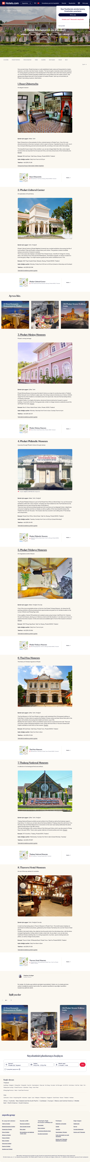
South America (23, 1103)
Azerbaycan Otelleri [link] (7, 1149)
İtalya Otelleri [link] (5, 1132)
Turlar (60, 59)
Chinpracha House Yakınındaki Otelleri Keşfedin (31, 165)
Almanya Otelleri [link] (6, 1135)
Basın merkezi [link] (41, 1128)
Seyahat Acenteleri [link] (43, 1133)
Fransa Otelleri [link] (6, 1137)
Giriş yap (85, 3)
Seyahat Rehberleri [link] (78, 1129)
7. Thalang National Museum (33, 762)
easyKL (25, 491)
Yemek (36, 59)
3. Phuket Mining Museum (32, 334)
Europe (50, 1101)
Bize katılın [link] (40, 1125)
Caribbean (43, 1101)
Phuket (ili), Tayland (14, 1065)
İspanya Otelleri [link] (6, 1146)
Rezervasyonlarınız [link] (25, 1123)
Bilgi (66, 59)
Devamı (20, 152)
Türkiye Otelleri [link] (6, 1123)
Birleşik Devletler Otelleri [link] (8, 1126)
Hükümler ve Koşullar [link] (61, 1123)
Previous (2, 1000)
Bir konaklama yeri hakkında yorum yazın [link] (27, 1133)
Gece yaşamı (52, 59)
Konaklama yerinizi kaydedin (50, 3)
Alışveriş (43, 59)
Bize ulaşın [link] (22, 1129)
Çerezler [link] (58, 1129)
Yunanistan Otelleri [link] (7, 1129)
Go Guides (6, 59)
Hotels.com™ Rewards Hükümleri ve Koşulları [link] (61, 1140)
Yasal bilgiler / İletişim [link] (61, 1132)
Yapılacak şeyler (27, 59)
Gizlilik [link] (57, 1126)
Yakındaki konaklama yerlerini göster (27, 270)
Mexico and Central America (64, 1101)
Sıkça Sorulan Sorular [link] (25, 1126)
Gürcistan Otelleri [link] (6, 1143)
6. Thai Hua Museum (29, 658)
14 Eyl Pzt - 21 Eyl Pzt (39, 1065)
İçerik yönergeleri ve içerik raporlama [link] (62, 1135)
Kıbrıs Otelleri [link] (5, 1140)
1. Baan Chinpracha (28, 84)
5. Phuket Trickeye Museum (32, 550)
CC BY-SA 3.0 (31, 491)
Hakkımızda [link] (76, 1123)
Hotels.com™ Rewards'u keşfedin (73, 19)
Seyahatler (72, 3)
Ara (82, 1064)
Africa (5, 1101)
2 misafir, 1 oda (63, 1065)
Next (10, 1000)
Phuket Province (17, 10)
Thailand (9, 10)
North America (12, 1103)
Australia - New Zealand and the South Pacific (23, 1101)
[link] (72, 26)
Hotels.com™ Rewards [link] (79, 1132)
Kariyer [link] (75, 1126)
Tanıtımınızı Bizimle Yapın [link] (44, 1131)
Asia (5, 1095)
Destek (64, 3)
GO (4, 10)
